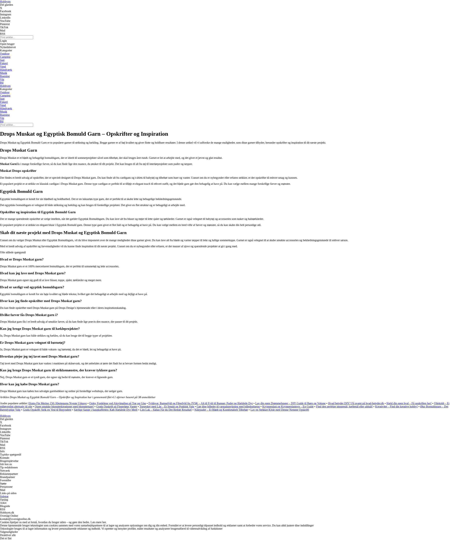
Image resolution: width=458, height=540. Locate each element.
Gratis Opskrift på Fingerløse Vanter (116, 406)
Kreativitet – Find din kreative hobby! (396, 406)
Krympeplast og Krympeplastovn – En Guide (288, 406)
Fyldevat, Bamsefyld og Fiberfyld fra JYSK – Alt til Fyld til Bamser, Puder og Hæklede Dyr (200, 403)
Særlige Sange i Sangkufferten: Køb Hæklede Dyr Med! (106, 409)
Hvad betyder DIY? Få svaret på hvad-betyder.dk (356, 403)
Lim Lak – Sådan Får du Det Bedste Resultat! (166, 409)
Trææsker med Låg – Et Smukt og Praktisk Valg (167, 406)
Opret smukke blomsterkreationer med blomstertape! (64, 406)
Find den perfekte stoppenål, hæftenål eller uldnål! (344, 406)
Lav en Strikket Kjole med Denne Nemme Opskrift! (279, 409)
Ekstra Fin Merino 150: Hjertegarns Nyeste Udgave (57, 403)
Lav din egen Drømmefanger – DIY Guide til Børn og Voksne (290, 403)
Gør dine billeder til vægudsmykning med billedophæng (228, 406)
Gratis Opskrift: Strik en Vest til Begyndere (47, 409)
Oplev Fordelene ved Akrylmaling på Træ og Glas (117, 403)
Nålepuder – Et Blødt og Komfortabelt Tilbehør (221, 409)
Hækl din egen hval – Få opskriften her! (409, 403)
